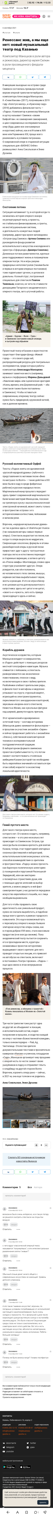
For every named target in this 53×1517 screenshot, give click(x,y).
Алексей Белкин (12, 1139)
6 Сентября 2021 (9, 28)
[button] (48, 1089)
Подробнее (42, 1497)
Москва (19, 8)
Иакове (19, 1053)
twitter (33, 1443)
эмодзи (14, 1225)
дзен (32, 1447)
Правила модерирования (13, 1397)
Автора (38, 1187)
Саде (6, 1057)
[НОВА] (25, 16)
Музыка (17, 33)
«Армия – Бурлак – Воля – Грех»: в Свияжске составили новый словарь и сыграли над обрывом (23, 339)
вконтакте (11, 1443)
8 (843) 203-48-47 (26, 1428)
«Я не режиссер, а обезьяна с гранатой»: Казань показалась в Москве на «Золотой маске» (25, 1011)
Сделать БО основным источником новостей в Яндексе (26, 1159)
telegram (10, 1447)
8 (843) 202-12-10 (10, 1428)
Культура (7, 33)
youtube (10, 1451)
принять (42, 1502)
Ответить (7, 1229)
